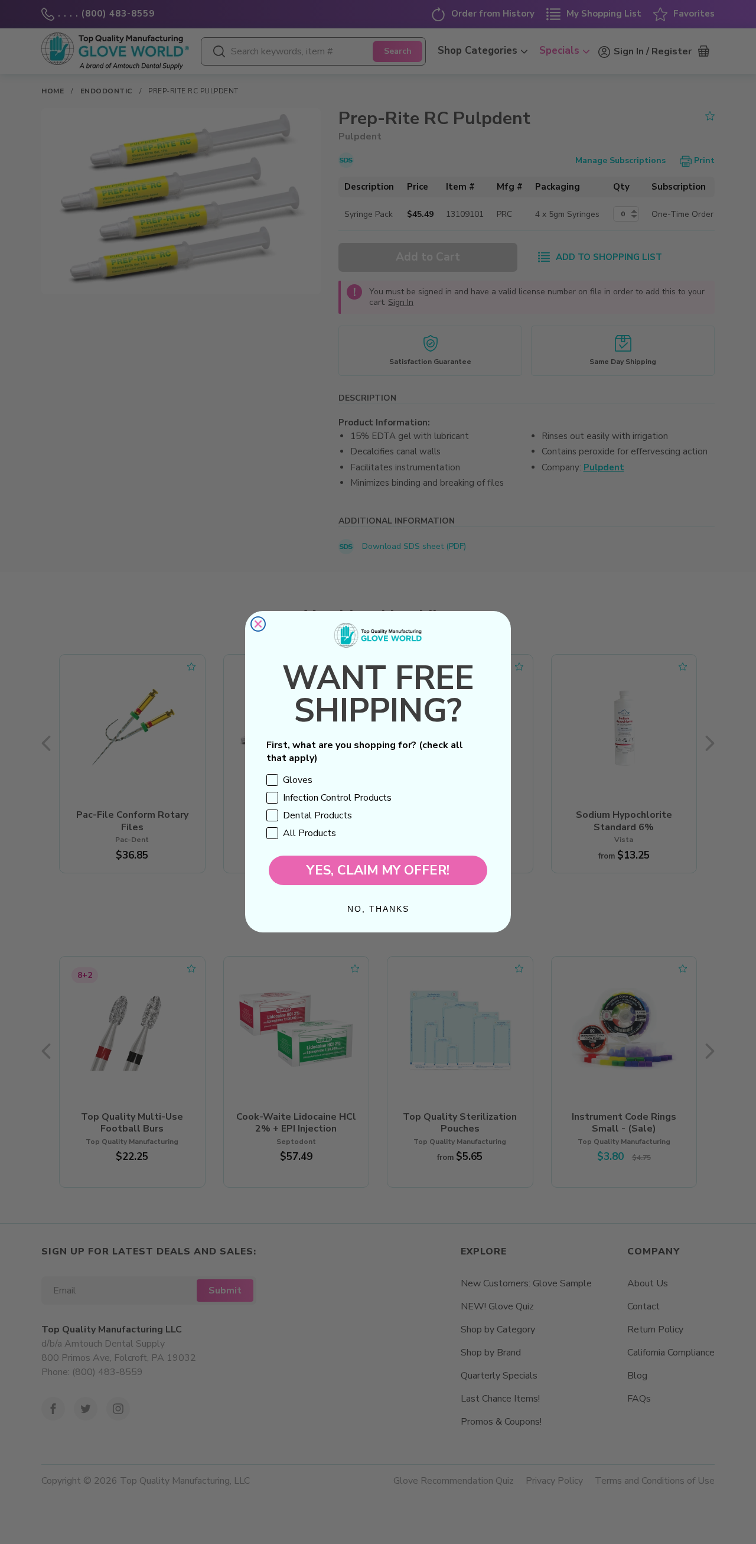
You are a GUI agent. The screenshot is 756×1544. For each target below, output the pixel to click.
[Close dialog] (258, 624)
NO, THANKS (378, 909)
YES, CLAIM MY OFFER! (378, 871)
